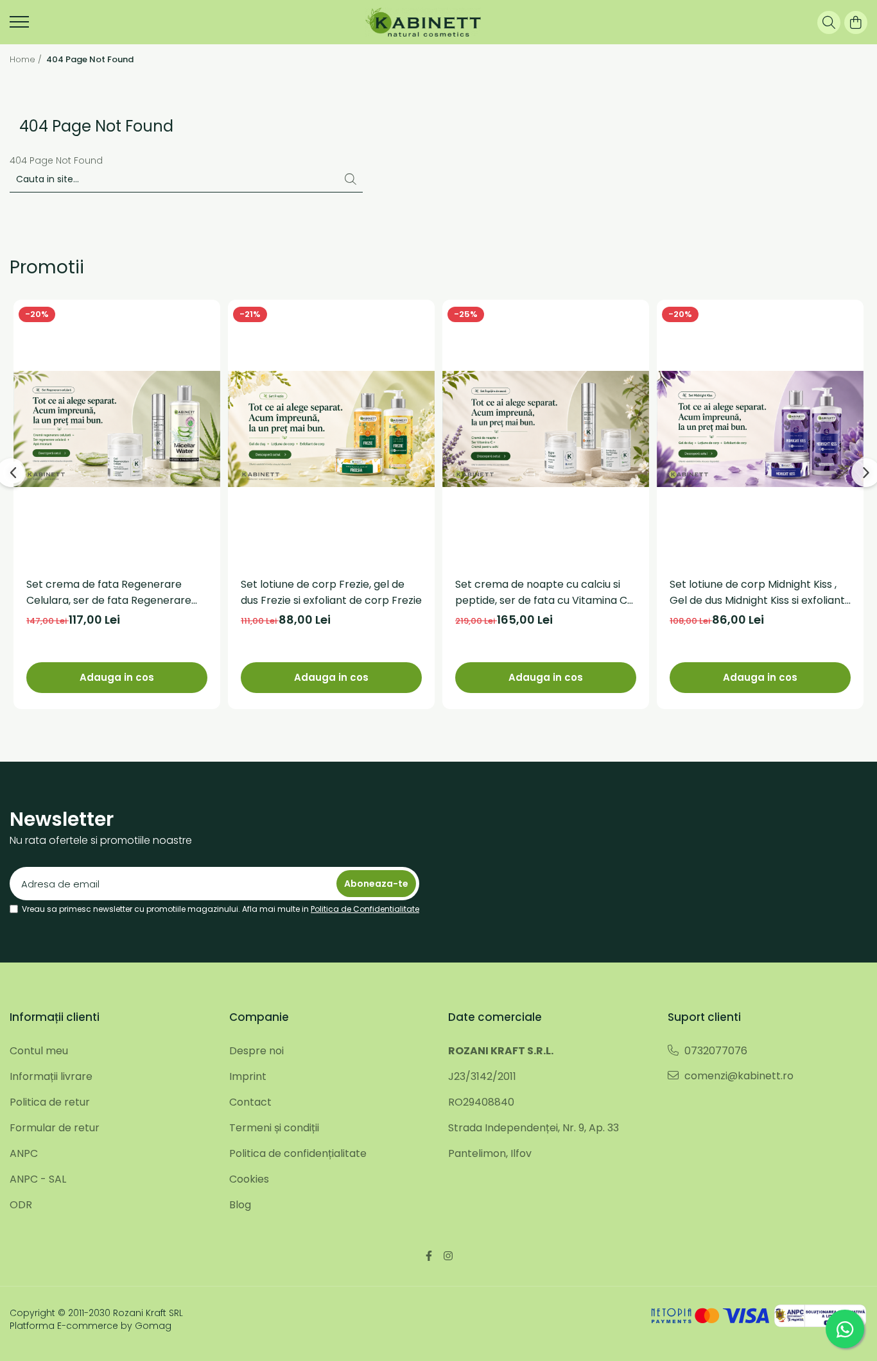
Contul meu (39, 1050)
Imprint (247, 1076)
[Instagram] (448, 1256)
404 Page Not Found (90, 59)
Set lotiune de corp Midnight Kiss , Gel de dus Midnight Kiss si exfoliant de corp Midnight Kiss (757, 592)
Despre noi (256, 1050)
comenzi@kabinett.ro (738, 1075)
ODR (21, 1204)
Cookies (249, 1179)
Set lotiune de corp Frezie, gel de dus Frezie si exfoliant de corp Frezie (331, 592)
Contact (250, 1102)
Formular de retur (55, 1127)
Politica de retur (50, 1102)
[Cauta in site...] (828, 22)
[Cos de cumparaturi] (855, 22)
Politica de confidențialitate (298, 1153)
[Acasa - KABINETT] (423, 22)
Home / (27, 59)
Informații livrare (51, 1076)
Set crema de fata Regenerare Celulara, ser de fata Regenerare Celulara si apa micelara (108, 592)
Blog (240, 1204)
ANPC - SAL (38, 1179)
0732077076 (714, 1050)
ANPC (24, 1153)
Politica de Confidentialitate (365, 908)
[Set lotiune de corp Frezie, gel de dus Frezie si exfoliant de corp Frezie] (331, 429)
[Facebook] (429, 1256)
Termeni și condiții (274, 1127)
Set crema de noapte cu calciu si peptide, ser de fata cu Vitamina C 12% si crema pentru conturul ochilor (541, 592)
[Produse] (19, 25)
